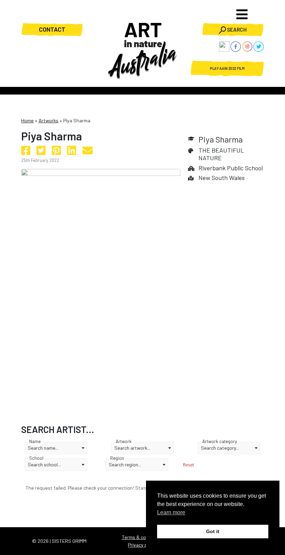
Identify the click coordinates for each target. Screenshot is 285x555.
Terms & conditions (143, 537)
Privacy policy (142, 545)
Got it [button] (212, 531)
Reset (188, 465)
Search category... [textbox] (220, 448)
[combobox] (56, 448)
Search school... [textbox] (44, 464)
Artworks (48, 120)
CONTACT (52, 29)
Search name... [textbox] (43, 448)
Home (27, 120)
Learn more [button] (171, 512)
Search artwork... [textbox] (132, 448)
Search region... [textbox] (125, 464)
